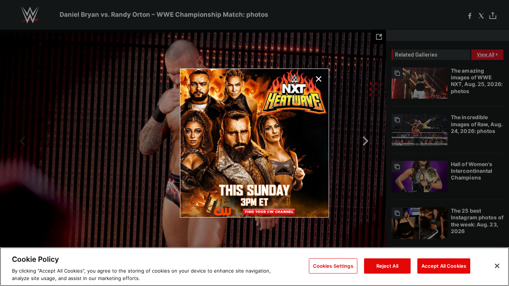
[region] (254, 266)
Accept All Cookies (443, 266)
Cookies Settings (333, 266)
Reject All (387, 266)
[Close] (497, 266)
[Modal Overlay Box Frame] (254, 143)
